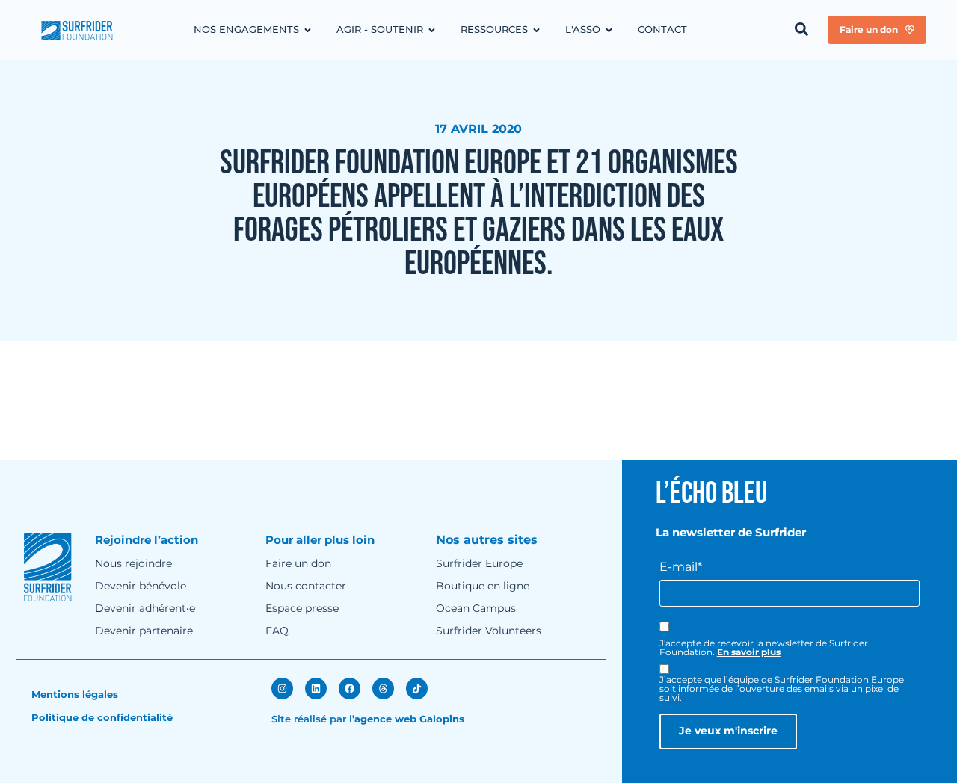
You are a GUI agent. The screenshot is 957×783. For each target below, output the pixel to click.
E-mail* (680, 567)
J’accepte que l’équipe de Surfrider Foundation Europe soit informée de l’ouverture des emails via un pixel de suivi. (781, 688)
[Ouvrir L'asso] (609, 29)
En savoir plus (749, 651)
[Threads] (383, 688)
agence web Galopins (409, 719)
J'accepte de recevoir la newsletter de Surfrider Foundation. (763, 648)
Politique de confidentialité (102, 717)
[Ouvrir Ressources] (536, 29)
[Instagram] (282, 688)
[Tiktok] (417, 688)
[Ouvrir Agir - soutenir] (432, 29)
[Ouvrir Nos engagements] (308, 29)
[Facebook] (349, 688)
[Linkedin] (316, 688)
